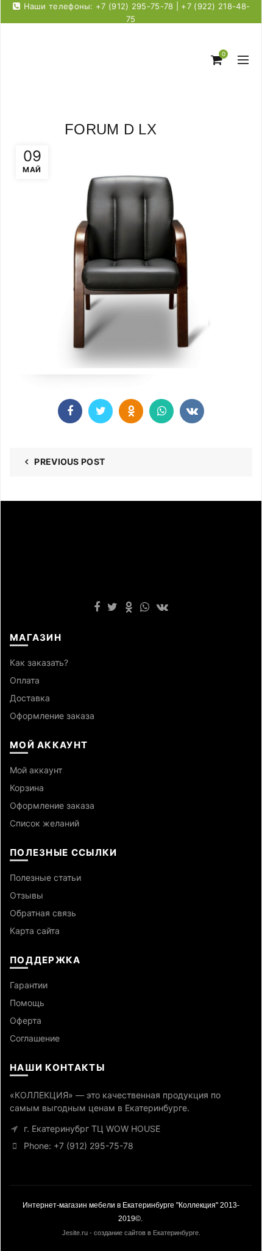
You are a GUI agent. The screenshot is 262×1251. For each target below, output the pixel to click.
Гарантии (29, 985)
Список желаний (44, 823)
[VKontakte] (192, 411)
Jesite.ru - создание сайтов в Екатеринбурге (130, 1232)
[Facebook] (70, 411)
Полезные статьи (45, 877)
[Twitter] (100, 411)
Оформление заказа (52, 715)
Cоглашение (35, 1038)
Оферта (25, 1020)
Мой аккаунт (36, 770)
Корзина (27, 787)
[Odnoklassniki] (131, 411)
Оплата (25, 680)
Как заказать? (39, 662)
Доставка (30, 698)
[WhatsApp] (161, 411)
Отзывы (26, 895)
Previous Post (69, 461)
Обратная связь (43, 913)
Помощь (27, 1003)
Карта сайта (35, 930)
